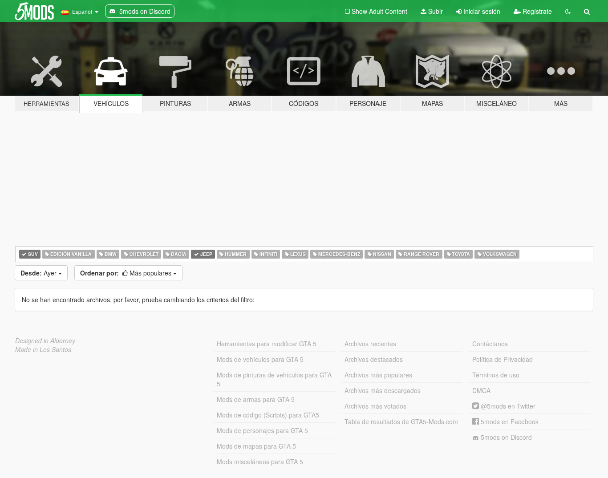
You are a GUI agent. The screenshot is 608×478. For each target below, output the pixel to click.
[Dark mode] (568, 11)
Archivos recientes (370, 343)
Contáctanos (490, 343)
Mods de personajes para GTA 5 (262, 430)
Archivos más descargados (383, 390)
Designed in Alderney (45, 340)
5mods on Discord (505, 437)
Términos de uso (495, 374)
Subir (434, 11)
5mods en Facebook (509, 421)
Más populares (126, 272)
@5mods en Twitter (507, 405)
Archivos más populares (378, 374)
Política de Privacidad (502, 359)
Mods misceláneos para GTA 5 (260, 461)
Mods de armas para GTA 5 (256, 399)
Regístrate (536, 11)
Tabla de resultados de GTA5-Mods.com (401, 421)
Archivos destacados (374, 359)
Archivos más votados (375, 405)
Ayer (39, 272)
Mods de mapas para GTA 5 (256, 446)
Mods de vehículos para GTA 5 (260, 359)
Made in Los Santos (43, 349)
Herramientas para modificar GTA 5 (266, 343)
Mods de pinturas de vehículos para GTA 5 (274, 379)
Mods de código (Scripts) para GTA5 (268, 414)
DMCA (481, 390)
